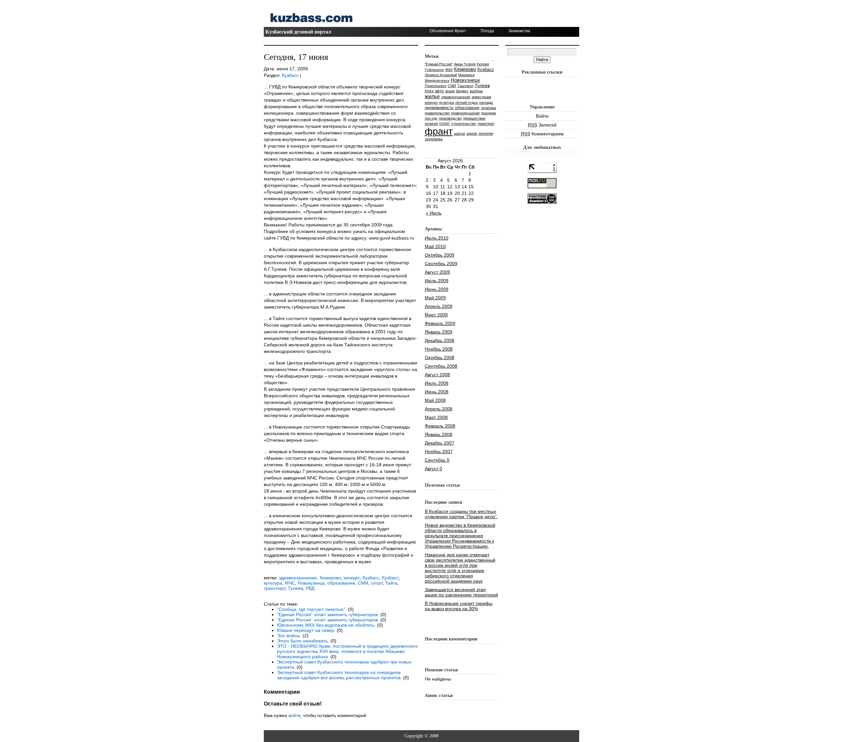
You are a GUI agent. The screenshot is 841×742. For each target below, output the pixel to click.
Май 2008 (435, 400)
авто (439, 90)
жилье (432, 96)
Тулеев (295, 588)
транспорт (274, 588)
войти (294, 715)
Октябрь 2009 (439, 255)
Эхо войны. (289, 635)
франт (439, 131)
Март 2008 (436, 417)
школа (471, 133)
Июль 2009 (436, 280)
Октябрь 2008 (439, 357)
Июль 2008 (436, 383)
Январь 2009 (438, 332)
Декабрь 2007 (439, 443)
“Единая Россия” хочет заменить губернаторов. (328, 614)
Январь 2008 (438, 434)
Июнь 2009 (436, 289)
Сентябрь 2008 (441, 366)
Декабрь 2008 (439, 340)
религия (431, 124)
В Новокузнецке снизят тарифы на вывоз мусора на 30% (458, 606)
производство (450, 118)
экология (485, 133)
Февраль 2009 (440, 323)
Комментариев (542, 133)
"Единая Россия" (439, 64)
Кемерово (330, 577)
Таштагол (465, 86)
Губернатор (434, 70)
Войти (542, 116)
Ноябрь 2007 (439, 451)
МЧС (290, 583)
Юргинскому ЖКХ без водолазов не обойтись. (326, 625)
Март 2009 (436, 314)
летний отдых (466, 102)
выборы (476, 91)
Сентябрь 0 (437, 460)
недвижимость (439, 107)
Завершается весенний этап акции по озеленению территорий (461, 592)
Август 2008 (437, 374)
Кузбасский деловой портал (298, 32)
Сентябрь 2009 (441, 263)
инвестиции (481, 97)
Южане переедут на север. (306, 630)
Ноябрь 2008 (439, 349)
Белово (483, 64)
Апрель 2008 (438, 408)
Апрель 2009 (438, 306)
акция (450, 91)
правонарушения (465, 113)
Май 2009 (435, 297)
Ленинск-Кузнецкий (441, 75)
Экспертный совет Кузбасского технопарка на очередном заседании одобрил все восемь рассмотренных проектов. (339, 675)
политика (488, 108)
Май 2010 (435, 246)
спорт (376, 583)
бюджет (462, 91)
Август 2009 (437, 272)
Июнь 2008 (436, 391)
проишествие (474, 118)
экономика (434, 139)
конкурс (352, 577)
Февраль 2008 (440, 426)
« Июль (434, 213)
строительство (463, 124)
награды (486, 102)
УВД (310, 588)
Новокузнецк (311, 583)
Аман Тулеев (465, 64)
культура (273, 583)
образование (341, 583)
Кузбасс (290, 75)
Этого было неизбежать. (303, 640)
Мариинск (466, 75)
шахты (459, 133)
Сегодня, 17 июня (296, 57)
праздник (488, 113)
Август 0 (433, 468)
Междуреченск (437, 80)
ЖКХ (449, 70)
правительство (437, 113)
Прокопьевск (435, 86)
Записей (542, 125)
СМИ (363, 583)
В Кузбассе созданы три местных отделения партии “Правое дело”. (461, 514)
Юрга (429, 91)
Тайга (391, 583)
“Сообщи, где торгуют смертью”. (312, 609)
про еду (431, 118)
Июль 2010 (436, 238)
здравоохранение (298, 577)
